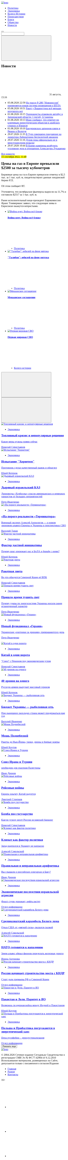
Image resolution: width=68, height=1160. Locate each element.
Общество (13, 22)
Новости (12, 25)
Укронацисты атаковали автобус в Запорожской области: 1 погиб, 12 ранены (35, 115)
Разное (11, 1071)
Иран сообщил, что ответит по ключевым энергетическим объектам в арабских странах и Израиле (34, 122)
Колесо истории (22, 368)
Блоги (11, 19)
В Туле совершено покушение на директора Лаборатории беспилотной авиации (34, 135)
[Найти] (26, 48)
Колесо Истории (16, 13)
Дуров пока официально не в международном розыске (32, 141)
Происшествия (16, 16)
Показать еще (9, 1046)
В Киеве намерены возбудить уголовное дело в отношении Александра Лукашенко (36, 147)
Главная (12, 1068)
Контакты (13, 1074)
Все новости (8, 154)
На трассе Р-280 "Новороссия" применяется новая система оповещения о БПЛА (34, 104)
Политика (13, 8)
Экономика (14, 11)
